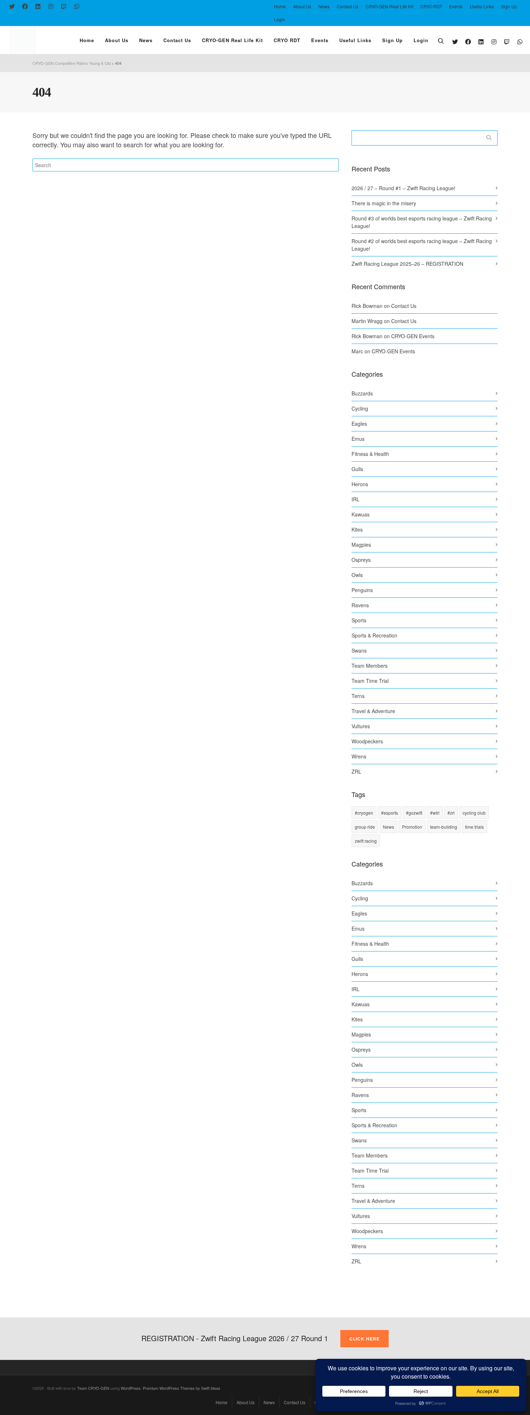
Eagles (359, 423)
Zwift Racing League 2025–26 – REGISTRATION (407, 263)
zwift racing (366, 841)
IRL (355, 499)
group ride (365, 827)
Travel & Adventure (373, 711)
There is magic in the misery (384, 203)
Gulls (357, 469)
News (388, 827)
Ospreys (361, 559)
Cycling (360, 408)
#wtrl (435, 813)
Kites (357, 529)
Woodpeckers (367, 741)
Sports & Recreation (374, 635)
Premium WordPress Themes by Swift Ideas (181, 1388)
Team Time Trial (370, 680)
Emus (358, 438)
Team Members (370, 665)
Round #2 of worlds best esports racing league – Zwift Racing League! (422, 244)
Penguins (362, 590)
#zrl (451, 813)
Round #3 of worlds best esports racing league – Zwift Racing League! (422, 222)
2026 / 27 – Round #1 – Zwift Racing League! (403, 188)
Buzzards (362, 393)
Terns (358, 695)
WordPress (131, 1388)
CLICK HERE (364, 1338)
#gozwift (414, 813)
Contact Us (403, 305)
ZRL (356, 771)
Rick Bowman (367, 305)
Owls (357, 574)
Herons (360, 484)
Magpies (361, 544)
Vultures (361, 726)
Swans (359, 650)
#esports (389, 813)
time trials (474, 827)
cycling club (474, 813)
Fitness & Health (370, 453)
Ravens (360, 605)
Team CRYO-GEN (93, 1388)
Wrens (359, 756)
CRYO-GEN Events (412, 336)
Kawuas (361, 514)
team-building (443, 827)
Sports (359, 620)
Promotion (412, 827)
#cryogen (364, 813)
